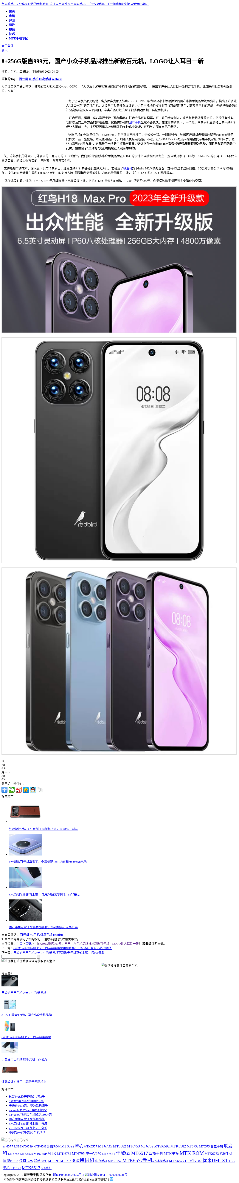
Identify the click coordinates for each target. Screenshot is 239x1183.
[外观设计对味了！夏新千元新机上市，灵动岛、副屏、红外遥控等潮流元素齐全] (9, 1074)
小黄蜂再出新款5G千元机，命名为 (24, 1059)
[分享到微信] (12, 790)
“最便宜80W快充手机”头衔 (26, 1101)
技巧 (12, 34)
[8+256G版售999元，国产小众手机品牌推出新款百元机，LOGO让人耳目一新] (9, 1007)
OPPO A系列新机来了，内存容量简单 (26, 1037)
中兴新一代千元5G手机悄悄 (27, 1132)
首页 (12, 11)
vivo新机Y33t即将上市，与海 (28, 1123)
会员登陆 (7, 46)
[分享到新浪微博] (19, 790)
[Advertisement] (32, 125)
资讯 (12, 16)
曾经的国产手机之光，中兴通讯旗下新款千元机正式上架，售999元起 (59, 952)
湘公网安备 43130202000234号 (107, 1174)
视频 (12, 29)
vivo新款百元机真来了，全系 (28, 1128)
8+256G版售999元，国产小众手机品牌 (26, 1015)
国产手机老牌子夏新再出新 (27, 1119)
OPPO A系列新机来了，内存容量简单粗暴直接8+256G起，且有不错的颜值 (62, 948)
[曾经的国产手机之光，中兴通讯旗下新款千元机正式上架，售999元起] (9, 985)
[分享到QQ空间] (26, 790)
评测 (12, 20)
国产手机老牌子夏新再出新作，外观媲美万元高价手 (43, 927)
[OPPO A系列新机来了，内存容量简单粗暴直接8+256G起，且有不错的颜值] (9, 1030)
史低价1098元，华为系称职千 (28, 1105)
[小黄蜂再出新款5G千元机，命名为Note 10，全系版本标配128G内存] (9, 1052)
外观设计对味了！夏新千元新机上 (23, 1081)
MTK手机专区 (18, 38)
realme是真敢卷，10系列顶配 (28, 1110)
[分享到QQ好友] (33, 790)
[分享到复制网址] (40, 790)
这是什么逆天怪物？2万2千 (27, 1096)
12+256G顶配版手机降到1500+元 (30, 1114)
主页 (19, 943)
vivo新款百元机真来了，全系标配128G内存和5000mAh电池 (48, 861)
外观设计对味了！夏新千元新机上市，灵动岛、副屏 (43, 829)
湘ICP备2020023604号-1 (68, 1174)
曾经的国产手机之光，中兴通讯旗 (23, 992)
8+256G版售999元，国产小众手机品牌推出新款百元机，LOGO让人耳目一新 (88, 943)
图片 (12, 25)
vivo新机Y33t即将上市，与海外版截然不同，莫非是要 (44, 894)
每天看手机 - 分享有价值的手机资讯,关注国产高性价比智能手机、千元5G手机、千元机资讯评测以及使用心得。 (75, 4)
